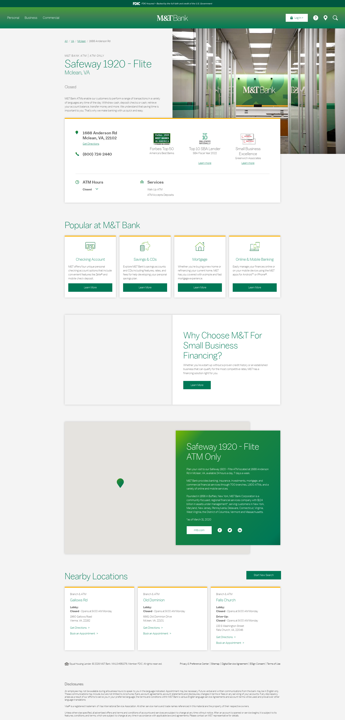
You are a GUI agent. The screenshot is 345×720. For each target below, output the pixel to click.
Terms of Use (273, 663)
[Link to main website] (172, 18)
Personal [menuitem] (13, 18)
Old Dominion (154, 600)
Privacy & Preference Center (194, 663)
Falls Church (226, 600)
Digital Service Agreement (235, 663)
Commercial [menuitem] (51, 18)
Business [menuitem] (31, 18)
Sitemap (215, 663)
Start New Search (264, 575)
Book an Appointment (82, 633)
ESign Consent (257, 663)
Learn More (82, 286)
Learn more (204, 163)
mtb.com (199, 530)
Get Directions (87, 143)
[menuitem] (297, 18)
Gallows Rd (79, 600)
